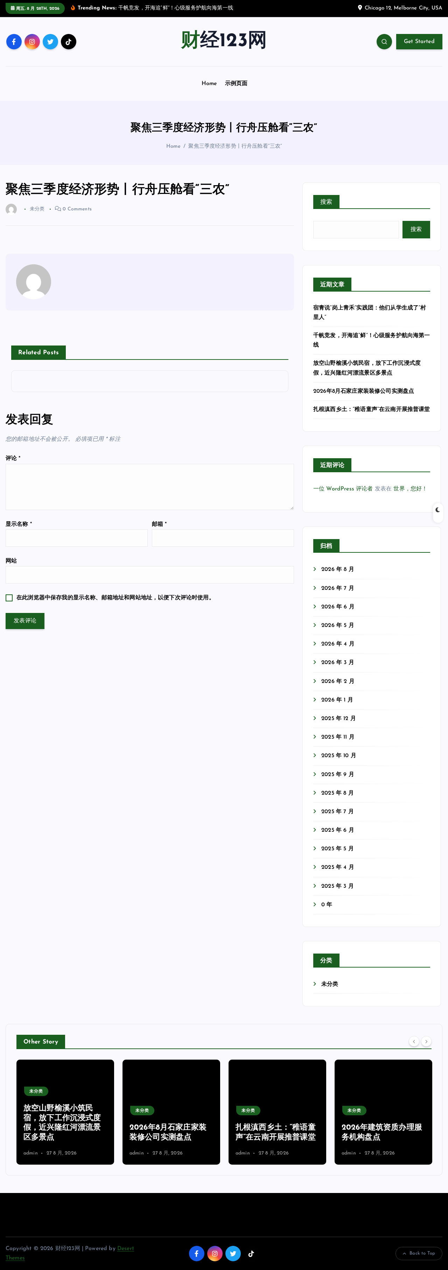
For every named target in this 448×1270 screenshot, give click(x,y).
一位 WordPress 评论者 (343, 489)
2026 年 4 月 (338, 644)
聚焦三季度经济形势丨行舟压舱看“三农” (235, 146)
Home (209, 83)
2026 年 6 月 (338, 607)
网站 (11, 561)
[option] (65, 1112)
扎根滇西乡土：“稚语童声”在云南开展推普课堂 (371, 409)
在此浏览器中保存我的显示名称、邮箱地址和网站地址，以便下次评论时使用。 (115, 598)
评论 (13, 458)
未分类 (329, 984)
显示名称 (19, 524)
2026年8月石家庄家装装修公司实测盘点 (363, 391)
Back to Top (422, 1253)
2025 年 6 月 (337, 830)
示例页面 (236, 83)
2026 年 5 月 (337, 625)
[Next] (426, 1041)
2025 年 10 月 (338, 756)
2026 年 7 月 (337, 588)
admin (30, 1153)
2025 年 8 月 (337, 793)
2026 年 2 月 (338, 681)
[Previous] (414, 1041)
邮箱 (159, 524)
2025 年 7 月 (337, 812)
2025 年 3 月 (337, 886)
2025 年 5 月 (337, 849)
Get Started (419, 41)
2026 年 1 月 (337, 700)
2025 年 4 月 (337, 867)
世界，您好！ (410, 489)
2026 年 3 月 (337, 662)
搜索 (326, 202)
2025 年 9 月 (337, 774)
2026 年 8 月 (337, 569)
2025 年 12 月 (338, 718)
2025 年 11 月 (338, 737)
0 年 (326, 905)
